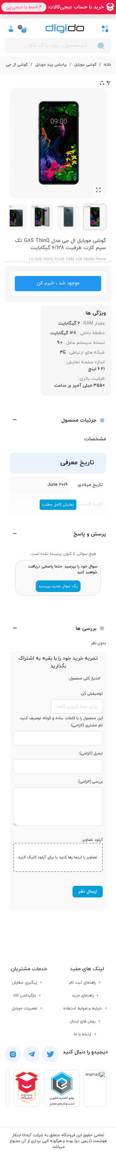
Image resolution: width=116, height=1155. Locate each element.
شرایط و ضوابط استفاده (82, 1008)
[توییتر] (50, 1054)
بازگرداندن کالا (25, 995)
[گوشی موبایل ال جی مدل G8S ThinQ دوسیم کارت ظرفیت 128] (98, 190)
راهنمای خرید (82, 995)
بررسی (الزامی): (90, 781)
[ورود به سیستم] (11, 28)
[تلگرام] (31, 1054)
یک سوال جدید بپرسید (58, 586)
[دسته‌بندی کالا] (105, 28)
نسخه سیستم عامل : (84, 343)
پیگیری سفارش (24, 982)
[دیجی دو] (64, 28)
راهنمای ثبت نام (82, 982)
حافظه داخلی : (90, 333)
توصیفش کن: (91, 693)
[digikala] (27, 1088)
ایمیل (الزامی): (91, 753)
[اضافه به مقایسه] (108, 83)
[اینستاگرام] (13, 1054)
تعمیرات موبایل (24, 1008)
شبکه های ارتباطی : (85, 352)
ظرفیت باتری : (90, 379)
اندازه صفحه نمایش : (84, 362)
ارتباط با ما (82, 1034)
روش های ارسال (82, 1021)
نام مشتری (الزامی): (86, 725)
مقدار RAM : (92, 323)
